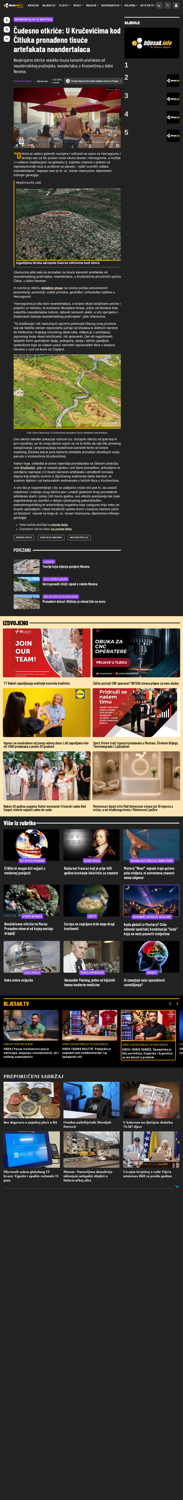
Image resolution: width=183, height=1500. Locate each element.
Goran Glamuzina (51, 537)
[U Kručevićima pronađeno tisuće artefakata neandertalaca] (67, 391)
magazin (17, 81)
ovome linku (59, 524)
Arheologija (24, 537)
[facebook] (7, 20)
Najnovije (49, 5)
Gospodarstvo (110, 5)
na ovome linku (61, 529)
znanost (28, 81)
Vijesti (63, 5)
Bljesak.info (42, 81)
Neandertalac (79, 537)
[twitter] (7, 29)
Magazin (91, 5)
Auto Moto (147, 5)
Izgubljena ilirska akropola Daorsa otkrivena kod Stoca (58, 263)
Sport (77, 5)
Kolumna (130, 5)
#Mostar (33, 5)
